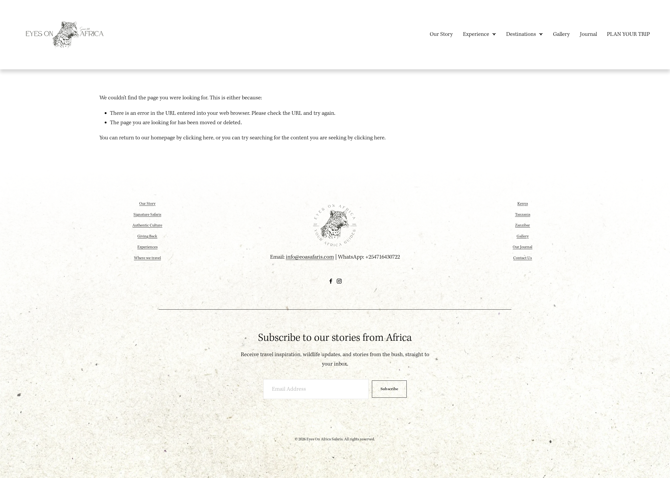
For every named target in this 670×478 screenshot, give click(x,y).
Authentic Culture (147, 225)
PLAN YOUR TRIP (628, 34)
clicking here (198, 138)
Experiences (147, 247)
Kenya (522, 204)
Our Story (441, 34)
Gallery (561, 34)
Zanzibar (522, 225)
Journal (588, 34)
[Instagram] (339, 281)
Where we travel (147, 258)
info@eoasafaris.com (310, 257)
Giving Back (147, 236)
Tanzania (522, 215)
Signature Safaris (147, 215)
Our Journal (522, 247)
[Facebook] (330, 281)
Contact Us (522, 258)
